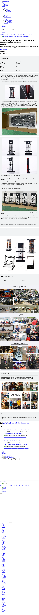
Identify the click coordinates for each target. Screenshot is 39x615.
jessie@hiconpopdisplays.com (9, 457)
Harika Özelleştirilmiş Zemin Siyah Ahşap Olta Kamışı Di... (15, 444)
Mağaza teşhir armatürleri (8, 20)
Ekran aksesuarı (8, 21)
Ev (2, 2)
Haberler (3, 450)
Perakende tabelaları (9, 22)
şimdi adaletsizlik (3, 481)
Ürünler (3, 6)
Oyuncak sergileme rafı (7, 17)
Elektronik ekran (6, 18)
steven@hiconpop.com (8, 456)
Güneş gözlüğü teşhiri (7, 13)
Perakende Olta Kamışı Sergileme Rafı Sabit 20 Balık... (15, 437)
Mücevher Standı (24, 485)
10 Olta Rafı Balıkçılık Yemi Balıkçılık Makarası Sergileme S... (16, 448)
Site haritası (17, 484)
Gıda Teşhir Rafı (18, 485)
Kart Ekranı (6, 23)
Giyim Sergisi (6, 9)
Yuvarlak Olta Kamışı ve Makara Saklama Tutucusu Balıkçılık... (17, 429)
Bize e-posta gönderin (3, 49)
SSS (3, 452)
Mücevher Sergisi (6, 7)
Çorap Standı (14, 485)
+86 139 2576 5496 (8, 455)
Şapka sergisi (8, 10)
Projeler (3, 24)
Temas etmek (4, 26)
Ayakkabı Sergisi (8, 11)
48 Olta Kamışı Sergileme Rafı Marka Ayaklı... (13, 440)
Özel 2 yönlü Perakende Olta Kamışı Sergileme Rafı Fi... (15, 433)
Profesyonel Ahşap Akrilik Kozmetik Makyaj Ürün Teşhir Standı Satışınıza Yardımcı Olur (16, 423)
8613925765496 (2, 494)
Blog (3, 25)
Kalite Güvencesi (6, 4)
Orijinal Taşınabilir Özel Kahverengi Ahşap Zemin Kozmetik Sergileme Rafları (15, 422)
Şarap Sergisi (6, 15)
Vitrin (28, 485)
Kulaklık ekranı (8, 19)
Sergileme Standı (2, 485)
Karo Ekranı (6, 16)
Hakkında (3, 3)
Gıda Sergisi (6, 14)
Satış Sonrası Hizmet (7, 5)
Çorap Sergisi (8, 12)
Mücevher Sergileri (9, 485)
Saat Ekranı (6, 8)
